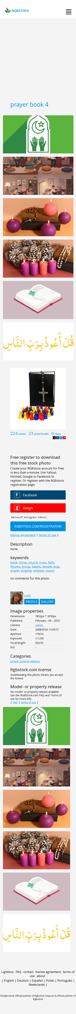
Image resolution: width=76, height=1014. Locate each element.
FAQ (15, 702)
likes (58, 434)
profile (31, 602)
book (14, 562)
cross (42, 562)
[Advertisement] (38, 58)
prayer (15, 571)
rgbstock (20, 10)
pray (56, 566)
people (47, 566)
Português (64, 981)
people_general (19, 661)
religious (35, 661)
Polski (50, 981)
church (33, 562)
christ (23, 562)
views (22, 434)
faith (51, 562)
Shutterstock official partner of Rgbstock (22, 995)
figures (15, 566)
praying (26, 571)
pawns (36, 566)
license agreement (48, 972)
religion (38, 571)
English (9, 981)
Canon (39, 625)
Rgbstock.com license (30, 669)
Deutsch (23, 981)
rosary (49, 571)
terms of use (28, 702)
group (26, 566)
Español (37, 981)
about (41, 976)
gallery (47, 602)
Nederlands (37, 985)
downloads (41, 434)
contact (28, 972)
